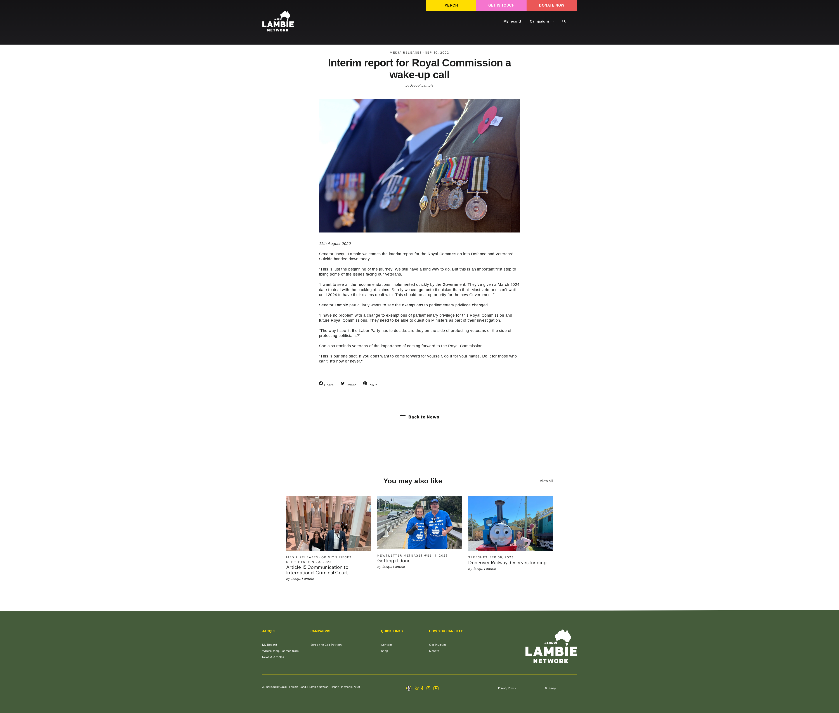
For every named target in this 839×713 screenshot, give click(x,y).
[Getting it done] (419, 522)
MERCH (451, 5)
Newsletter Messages (400, 555)
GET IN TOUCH (501, 5)
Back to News (423, 417)
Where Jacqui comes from (280, 650)
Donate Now (551, 5)
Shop (384, 650)
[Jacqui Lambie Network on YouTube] (436, 688)
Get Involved (438, 644)
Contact (386, 644)
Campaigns (540, 21)
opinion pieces (336, 557)
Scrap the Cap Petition (326, 644)
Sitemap (550, 688)
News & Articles (273, 657)
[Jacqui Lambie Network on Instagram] (428, 688)
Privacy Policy (507, 688)
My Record (269, 644)
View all (546, 481)
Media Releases (406, 52)
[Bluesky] (417, 688)
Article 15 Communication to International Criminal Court (317, 569)
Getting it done (394, 560)
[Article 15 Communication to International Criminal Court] (328, 523)
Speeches (295, 562)
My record (512, 21)
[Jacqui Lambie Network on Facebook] (422, 688)
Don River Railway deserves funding (507, 562)
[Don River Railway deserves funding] (510, 523)
